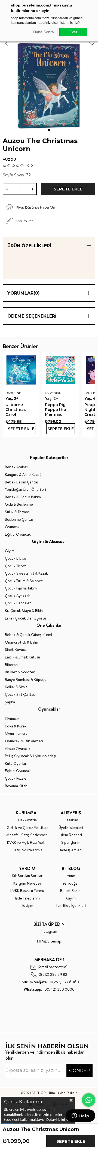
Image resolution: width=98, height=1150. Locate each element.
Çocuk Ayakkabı (18, 595)
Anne (71, 875)
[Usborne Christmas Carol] (21, 370)
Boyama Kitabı (16, 786)
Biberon (11, 664)
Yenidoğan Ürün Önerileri (25, 489)
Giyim (9, 550)
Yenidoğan (70, 883)
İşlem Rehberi (71, 835)
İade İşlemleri (71, 850)
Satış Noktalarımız (27, 850)
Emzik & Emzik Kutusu (22, 657)
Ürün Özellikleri (29, 245)
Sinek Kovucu (16, 649)
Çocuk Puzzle (15, 778)
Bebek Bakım (70, 890)
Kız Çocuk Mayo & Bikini (24, 610)
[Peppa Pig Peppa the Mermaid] (60, 370)
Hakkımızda (27, 820)
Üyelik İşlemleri (71, 827)
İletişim (27, 905)
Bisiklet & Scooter (20, 672)
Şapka (10, 702)
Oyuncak (12, 526)
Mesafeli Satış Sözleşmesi (27, 835)
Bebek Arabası (17, 467)
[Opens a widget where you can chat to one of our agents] (80, 1116)
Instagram (49, 931)
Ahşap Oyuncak (17, 748)
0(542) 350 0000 (49, 989)
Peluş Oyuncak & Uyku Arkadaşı (30, 756)
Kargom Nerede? (27, 883)
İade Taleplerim (27, 898)
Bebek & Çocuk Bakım (23, 497)
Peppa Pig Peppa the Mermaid (55, 409)
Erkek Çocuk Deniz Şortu (25, 618)
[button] (49, 130)
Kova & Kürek (16, 726)
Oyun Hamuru (16, 733)
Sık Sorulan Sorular (27, 875)
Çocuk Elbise (15, 558)
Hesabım (71, 820)
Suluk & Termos (17, 512)
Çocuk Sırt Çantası (20, 694)
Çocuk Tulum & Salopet (24, 581)
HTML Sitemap (49, 941)
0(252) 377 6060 (49, 982)
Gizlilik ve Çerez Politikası (27, 827)
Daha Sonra (43, 32)
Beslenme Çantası (19, 519)
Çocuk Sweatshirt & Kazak (26, 573)
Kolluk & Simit (16, 687)
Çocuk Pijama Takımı (21, 588)
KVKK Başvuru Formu (27, 890)
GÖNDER (79, 1070)
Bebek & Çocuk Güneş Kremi (28, 634)
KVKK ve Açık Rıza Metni (27, 842)
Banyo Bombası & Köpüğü (25, 679)
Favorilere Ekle (32, 359)
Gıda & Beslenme (19, 504)
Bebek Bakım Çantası (22, 482)
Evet (73, 32)
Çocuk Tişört (15, 566)
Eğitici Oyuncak (18, 534)
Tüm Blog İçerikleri (71, 905)
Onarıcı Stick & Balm (21, 642)
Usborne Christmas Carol (15, 409)
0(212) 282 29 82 (53, 974)
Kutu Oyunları (16, 763)
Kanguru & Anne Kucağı (23, 474)
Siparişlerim (70, 842)
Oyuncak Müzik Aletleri (24, 741)
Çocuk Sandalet (18, 603)
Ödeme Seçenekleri (31, 316)
